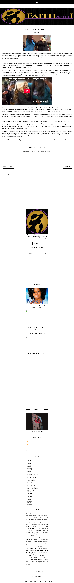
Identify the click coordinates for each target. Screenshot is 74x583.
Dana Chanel (42, 523)
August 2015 (31, 477)
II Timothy (39, 536)
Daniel (47, 523)
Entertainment (30, 151)
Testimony (41, 559)
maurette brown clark (35, 545)
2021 (28, 462)
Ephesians (39, 528)
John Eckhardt (32, 539)
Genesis (32, 532)
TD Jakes (35, 559)
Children (31, 521)
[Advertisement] (37, 191)
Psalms (46, 554)
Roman (46, 556)
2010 (28, 498)
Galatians (46, 530)
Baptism (41, 515)
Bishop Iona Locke (44, 517)
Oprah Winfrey (31, 550)
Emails (47, 526)
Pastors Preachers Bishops (43, 151)
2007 (28, 502)
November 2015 (32, 474)
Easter (27, 526)
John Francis (37, 539)
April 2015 (30, 485)
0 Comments (32, 147)
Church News (40, 521)
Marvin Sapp (40, 543)
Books (32, 519)
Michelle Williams (29, 547)
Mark (27, 543)
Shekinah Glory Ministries (43, 557)
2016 (28, 469)
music (40, 546)
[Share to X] (40, 147)
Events (27, 530)
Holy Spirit (40, 534)
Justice (29, 541)
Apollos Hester (32, 515)
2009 (28, 499)
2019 (28, 465)
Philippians (33, 552)
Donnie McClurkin (41, 524)
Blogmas (28, 519)
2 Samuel (34, 514)
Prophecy (38, 554)
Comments (30, 445)
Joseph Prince (44, 539)
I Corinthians (45, 534)
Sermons (35, 558)
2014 (28, 491)
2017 (28, 468)
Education (41, 526)
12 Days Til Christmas (37, 431)
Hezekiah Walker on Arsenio (37, 353)
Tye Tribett (42, 561)
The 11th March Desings (45, 581)
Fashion (37, 530)
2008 (28, 501)
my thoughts (41, 549)
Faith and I (25, 581)
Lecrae (44, 541)
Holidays (35, 534)
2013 (28, 493)
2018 (28, 466)
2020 (28, 463)
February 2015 (31, 488)
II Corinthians (34, 536)
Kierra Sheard (40, 541)
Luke (47, 541)
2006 (28, 504)
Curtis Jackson (37, 523)
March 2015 (30, 487)
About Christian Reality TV (34, 483)
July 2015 (30, 479)
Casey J (36, 519)
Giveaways (37, 532)
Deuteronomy (34, 524)
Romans (27, 557)
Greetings (42, 532)
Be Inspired (46, 515)
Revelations (42, 556)
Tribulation (37, 561)
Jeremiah (31, 537)
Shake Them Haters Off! (37, 333)
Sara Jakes (31, 557)
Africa (44, 514)
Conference (31, 523)
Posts (29, 442)
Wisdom (41, 563)
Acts (42, 514)
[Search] (45, 253)
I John (27, 536)
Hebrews (46, 532)
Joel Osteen (46, 537)
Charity (43, 519)
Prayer (33, 554)
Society (31, 559)
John (27, 539)
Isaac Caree (43, 536)
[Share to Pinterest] (42, 147)
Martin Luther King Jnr (33, 543)
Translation (32, 561)
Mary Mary (46, 543)
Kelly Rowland (34, 541)
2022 (28, 460)
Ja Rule (27, 537)
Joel (42, 537)
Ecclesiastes (33, 526)
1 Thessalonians (29, 514)
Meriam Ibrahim (44, 545)
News (46, 549)
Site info (27, 559)
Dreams (46, 524)
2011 (28, 496)
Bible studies (34, 517)
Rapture (33, 556)
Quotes (27, 556)
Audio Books (37, 515)
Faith (34, 530)
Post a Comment (8, 177)
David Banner (28, 524)
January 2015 (31, 490)
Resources (37, 556)
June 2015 (30, 480)
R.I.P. (30, 556)
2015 (28, 471)
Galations (28, 532)
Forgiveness (41, 530)
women (46, 563)
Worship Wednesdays (30, 565)
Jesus (40, 538)
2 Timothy (38, 514)
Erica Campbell (45, 528)
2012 (28, 494)
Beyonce (27, 517)
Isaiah (47, 536)
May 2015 (30, 482)
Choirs (35, 521)
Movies (35, 547)
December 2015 (32, 472)
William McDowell (35, 563)
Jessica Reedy (35, 537)
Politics (38, 552)
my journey (34, 549)
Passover (37, 550)
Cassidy (39, 519)
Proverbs (42, 554)
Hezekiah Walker (29, 534)
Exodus (30, 530)
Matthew (28, 545)
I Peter (29, 536)
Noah (27, 550)
